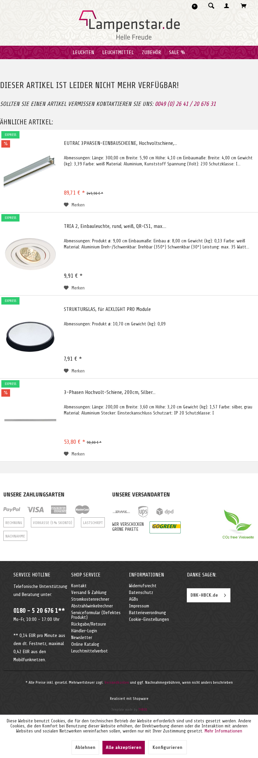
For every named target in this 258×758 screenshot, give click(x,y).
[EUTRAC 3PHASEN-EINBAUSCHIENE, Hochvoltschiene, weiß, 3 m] (30, 171)
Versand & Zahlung (88, 592)
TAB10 (142, 709)
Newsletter (81, 637)
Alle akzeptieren (123, 747)
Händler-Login (84, 630)
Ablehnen (85, 747)
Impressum (139, 605)
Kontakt (79, 585)
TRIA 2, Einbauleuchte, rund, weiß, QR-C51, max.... (115, 226)
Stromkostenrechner (90, 599)
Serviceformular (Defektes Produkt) (96, 615)
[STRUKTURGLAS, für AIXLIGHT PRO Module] (30, 337)
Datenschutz (141, 592)
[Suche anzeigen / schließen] (211, 5)
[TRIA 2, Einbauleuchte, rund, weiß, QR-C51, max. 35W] (30, 254)
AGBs (133, 599)
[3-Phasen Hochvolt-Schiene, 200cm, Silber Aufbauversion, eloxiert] (30, 420)
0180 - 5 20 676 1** (39, 610)
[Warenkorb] (245, 5)
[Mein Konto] (228, 5)
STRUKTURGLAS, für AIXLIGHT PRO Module (107, 309)
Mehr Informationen (223, 730)
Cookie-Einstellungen (149, 619)
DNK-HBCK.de (204, 595)
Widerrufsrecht (143, 585)
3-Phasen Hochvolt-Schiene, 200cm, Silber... (110, 392)
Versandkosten (116, 682)
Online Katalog (85, 644)
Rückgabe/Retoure (88, 624)
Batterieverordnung (147, 612)
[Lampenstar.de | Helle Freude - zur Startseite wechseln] (129, 25)
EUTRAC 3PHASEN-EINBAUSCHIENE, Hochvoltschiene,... (120, 143)
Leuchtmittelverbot (89, 650)
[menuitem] (209, 5)
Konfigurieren (167, 747)
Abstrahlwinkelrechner (92, 605)
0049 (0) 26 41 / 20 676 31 (185, 104)
